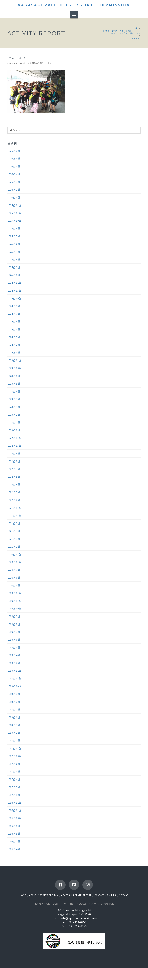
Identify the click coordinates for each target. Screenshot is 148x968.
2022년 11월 (14, 445)
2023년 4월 (13, 407)
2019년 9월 (13, 616)
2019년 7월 (13, 632)
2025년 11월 (14, 213)
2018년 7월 (13, 709)
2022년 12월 (14, 438)
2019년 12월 (14, 593)
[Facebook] (60, 885)
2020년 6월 (13, 577)
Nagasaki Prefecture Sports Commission (74, 5)
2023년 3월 (13, 414)
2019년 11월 (14, 601)
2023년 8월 (13, 383)
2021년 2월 (13, 546)
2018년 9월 (13, 694)
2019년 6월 (13, 639)
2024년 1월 (13, 352)
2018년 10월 (14, 686)
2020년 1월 (13, 585)
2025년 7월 (13, 236)
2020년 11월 (14, 562)
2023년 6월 (13, 391)
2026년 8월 (13, 151)
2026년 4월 (13, 174)
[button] (74, 14)
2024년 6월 (13, 321)
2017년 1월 (13, 795)
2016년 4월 (13, 849)
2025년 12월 (14, 205)
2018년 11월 (14, 678)
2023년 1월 (13, 430)
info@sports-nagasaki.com (79, 918)
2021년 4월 (13, 531)
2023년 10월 (14, 368)
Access (65, 895)
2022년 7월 (13, 469)
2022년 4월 (13, 484)
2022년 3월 (13, 492)
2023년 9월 (13, 376)
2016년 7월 (13, 841)
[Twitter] (74, 885)
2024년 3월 (13, 337)
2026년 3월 (13, 182)
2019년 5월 (13, 647)
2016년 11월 (14, 810)
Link (113, 895)
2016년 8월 (13, 833)
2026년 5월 (13, 166)
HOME (23, 895)
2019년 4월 (13, 655)
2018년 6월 (13, 717)
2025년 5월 (13, 251)
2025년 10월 (14, 220)
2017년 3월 (13, 787)
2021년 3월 (13, 539)
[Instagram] (87, 885)
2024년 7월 (13, 313)
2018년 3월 (13, 732)
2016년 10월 (14, 818)
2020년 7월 (13, 569)
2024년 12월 (14, 282)
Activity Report (82, 895)
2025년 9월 (13, 228)
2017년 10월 (14, 756)
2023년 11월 (14, 360)
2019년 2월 (13, 663)
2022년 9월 (13, 453)
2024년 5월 (13, 329)
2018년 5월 (13, 725)
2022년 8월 (13, 461)
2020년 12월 (14, 554)
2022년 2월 (13, 500)
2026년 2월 (13, 189)
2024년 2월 (13, 345)
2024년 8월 (13, 306)
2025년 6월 (13, 244)
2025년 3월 (13, 259)
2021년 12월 (14, 507)
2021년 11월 (14, 515)
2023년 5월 (13, 399)
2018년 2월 (13, 740)
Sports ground (49, 895)
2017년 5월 (13, 771)
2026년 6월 (13, 158)
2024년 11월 (14, 290)
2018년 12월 (14, 670)
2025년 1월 (13, 275)
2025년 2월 (13, 267)
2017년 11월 (14, 748)
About (32, 895)
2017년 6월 (13, 763)
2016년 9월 (13, 826)
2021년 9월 (13, 523)
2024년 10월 (14, 298)
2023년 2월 (13, 422)
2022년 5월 (13, 476)
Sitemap (123, 895)
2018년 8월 (13, 702)
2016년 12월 (14, 802)
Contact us (101, 895)
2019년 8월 (13, 624)
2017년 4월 (13, 779)
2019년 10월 (14, 608)
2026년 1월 (13, 197)
